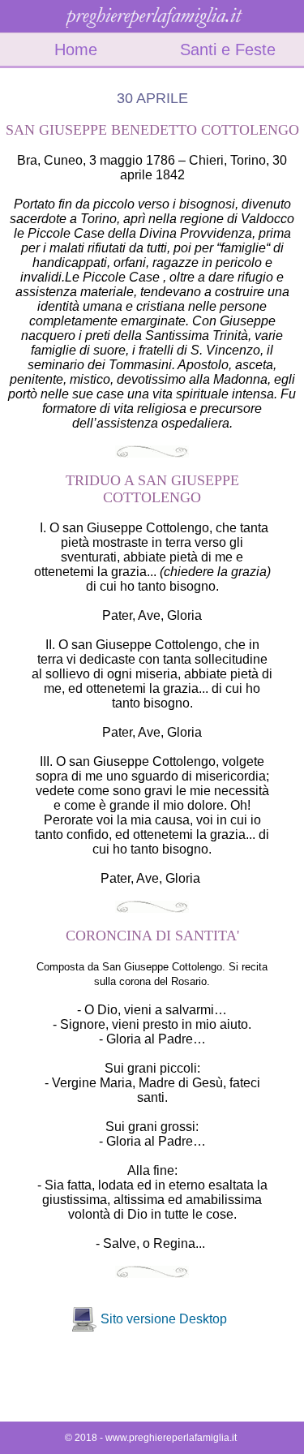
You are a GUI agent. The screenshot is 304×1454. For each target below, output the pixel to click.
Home (75, 49)
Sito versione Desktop (164, 1319)
